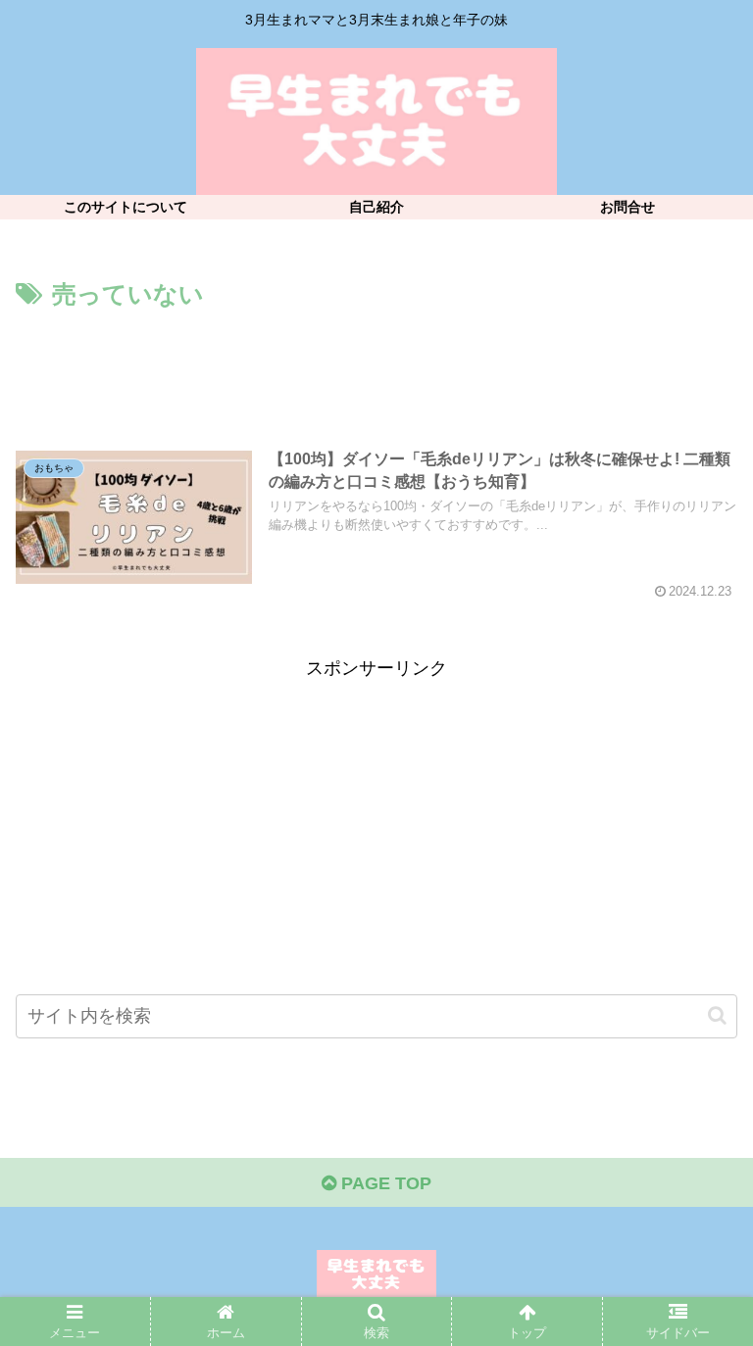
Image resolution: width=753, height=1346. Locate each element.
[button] (717, 1015)
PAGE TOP (383, 1183)
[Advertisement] (376, 370)
